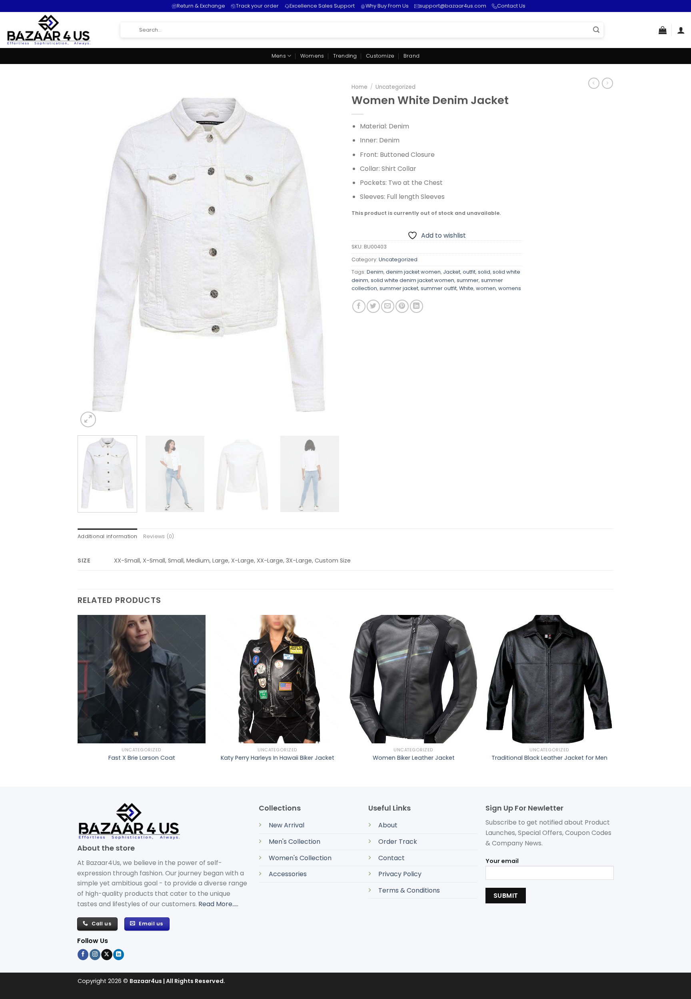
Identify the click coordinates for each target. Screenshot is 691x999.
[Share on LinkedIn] (416, 306)
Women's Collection (300, 858)
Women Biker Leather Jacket (414, 758)
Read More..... (218, 904)
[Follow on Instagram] (95, 954)
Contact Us (511, 5)
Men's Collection (294, 841)
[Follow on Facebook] (83, 954)
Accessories (288, 874)
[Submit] (596, 30)
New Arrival (286, 825)
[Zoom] (88, 419)
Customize (380, 55)
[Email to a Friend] (387, 306)
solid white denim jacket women (412, 280)
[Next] (613, 699)
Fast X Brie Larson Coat (141, 758)
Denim (375, 271)
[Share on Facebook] (358, 306)
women (486, 288)
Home (359, 87)
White (466, 288)
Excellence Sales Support (322, 5)
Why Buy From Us (387, 5)
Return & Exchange (201, 5)
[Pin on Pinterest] (402, 306)
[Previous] (78, 699)
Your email (502, 861)
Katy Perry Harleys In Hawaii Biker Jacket (277, 758)
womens (509, 288)
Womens (312, 55)
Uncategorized (395, 87)
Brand (411, 55)
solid (484, 271)
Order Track (397, 841)
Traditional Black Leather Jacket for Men (549, 758)
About (387, 825)
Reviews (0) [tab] (158, 536)
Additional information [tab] (108, 536)
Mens (279, 55)
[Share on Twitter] (373, 306)
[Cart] (663, 30)
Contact (391, 858)
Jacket (451, 271)
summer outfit (439, 288)
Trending (345, 55)
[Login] (681, 30)
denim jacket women (413, 271)
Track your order (257, 5)
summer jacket (398, 288)
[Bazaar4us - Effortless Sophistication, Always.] (57, 30)
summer (468, 280)
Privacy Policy (399, 874)
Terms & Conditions (409, 890)
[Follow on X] (106, 954)
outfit (469, 271)
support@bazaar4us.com (452, 5)
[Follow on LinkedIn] (118, 954)
